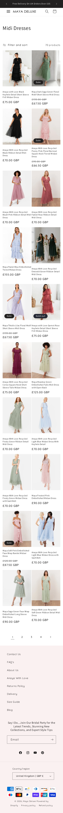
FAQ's (10, 662)
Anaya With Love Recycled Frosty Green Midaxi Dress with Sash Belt (15, 498)
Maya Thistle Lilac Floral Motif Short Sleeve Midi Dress (17, 327)
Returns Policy (16, 686)
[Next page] (50, 637)
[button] (47, 11)
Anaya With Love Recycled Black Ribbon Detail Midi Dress (15, 153)
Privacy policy (28, 805)
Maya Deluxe (29, 801)
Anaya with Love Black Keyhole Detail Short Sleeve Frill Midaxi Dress (16, 94)
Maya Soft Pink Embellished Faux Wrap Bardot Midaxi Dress (16, 553)
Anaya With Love (17, 678)
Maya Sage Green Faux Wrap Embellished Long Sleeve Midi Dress (16, 614)
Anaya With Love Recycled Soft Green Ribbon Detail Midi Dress (46, 612)
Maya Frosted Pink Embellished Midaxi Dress (44, 497)
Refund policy (46, 805)
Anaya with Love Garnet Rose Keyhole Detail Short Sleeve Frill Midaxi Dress (45, 328)
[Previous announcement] (6, 4)
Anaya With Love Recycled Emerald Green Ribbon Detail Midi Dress (46, 271)
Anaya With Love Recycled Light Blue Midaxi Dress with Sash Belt (45, 555)
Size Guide (13, 701)
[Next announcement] (56, 4)
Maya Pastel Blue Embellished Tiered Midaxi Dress (17, 268)
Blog (10, 710)
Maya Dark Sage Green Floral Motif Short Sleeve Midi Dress (45, 93)
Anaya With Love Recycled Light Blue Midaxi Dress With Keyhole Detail (45, 441)
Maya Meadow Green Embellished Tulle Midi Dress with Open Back (45, 385)
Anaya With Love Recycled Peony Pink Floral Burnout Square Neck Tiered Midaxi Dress (44, 152)
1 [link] (12, 637)
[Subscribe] (52, 739)
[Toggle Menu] (8, 11)
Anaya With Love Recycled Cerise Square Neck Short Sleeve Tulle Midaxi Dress (15, 385)
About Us (13, 670)
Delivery (12, 694)
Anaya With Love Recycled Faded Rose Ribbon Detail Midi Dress (44, 215)
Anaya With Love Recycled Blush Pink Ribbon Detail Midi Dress (17, 215)
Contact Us (14, 654)
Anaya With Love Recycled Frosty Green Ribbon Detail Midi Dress (16, 441)
